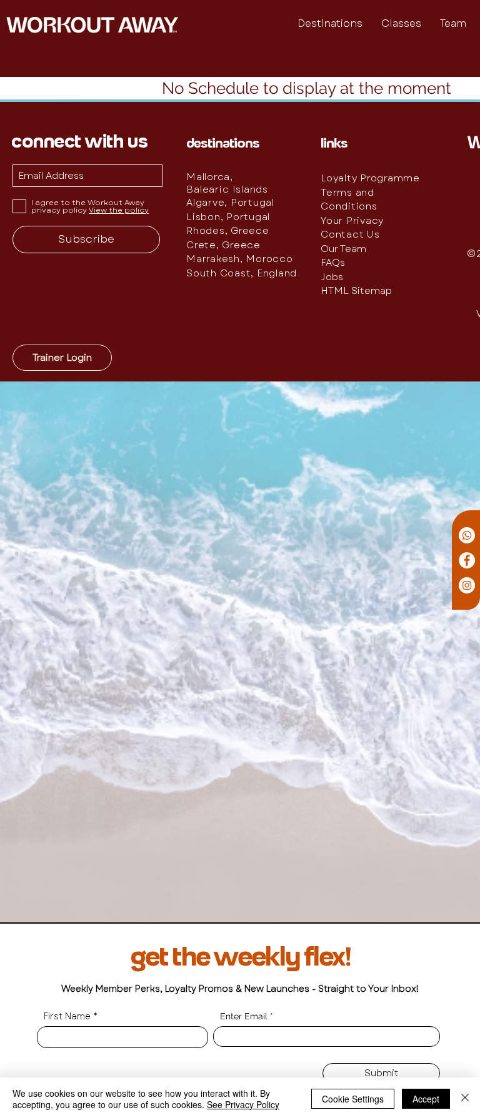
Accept (425, 1098)
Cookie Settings (353, 1098)
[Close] (465, 1098)
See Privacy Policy (243, 1104)
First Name (67, 1016)
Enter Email (244, 1016)
